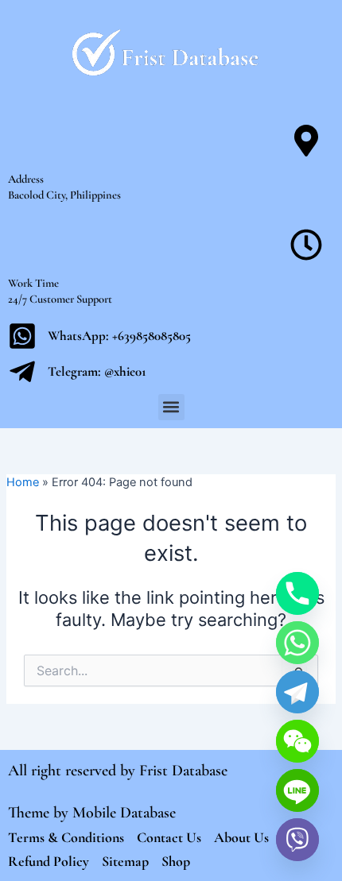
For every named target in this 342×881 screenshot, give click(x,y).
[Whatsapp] (297, 642)
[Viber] (297, 839)
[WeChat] (297, 741)
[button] (171, 407)
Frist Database (183, 770)
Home (22, 482)
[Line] (297, 790)
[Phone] (297, 593)
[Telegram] (297, 691)
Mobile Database (124, 812)
